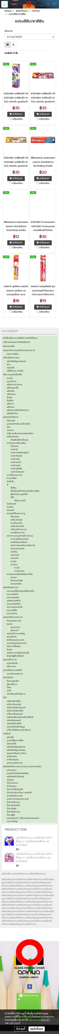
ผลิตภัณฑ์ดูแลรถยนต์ (16, 361)
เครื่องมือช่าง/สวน (11, 357)
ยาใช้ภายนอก (12, 759)
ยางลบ (14, 577)
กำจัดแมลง (11, 786)
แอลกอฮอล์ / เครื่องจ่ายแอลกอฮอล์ (23, 818)
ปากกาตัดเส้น (16, 455)
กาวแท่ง (14, 564)
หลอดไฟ (10, 367)
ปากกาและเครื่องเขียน (16, 443)
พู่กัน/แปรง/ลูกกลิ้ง (19, 494)
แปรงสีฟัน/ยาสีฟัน (15, 740)
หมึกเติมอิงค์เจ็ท (14, 701)
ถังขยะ (10, 649)
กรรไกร (10, 507)
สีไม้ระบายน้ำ (20, 500)
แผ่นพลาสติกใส (14, 600)
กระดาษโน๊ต (12, 610)
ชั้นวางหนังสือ (13, 681)
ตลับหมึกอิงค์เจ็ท (14, 723)
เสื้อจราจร (11, 666)
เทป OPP (14, 558)
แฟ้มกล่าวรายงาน (14, 384)
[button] (47, 4)
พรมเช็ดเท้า (12, 636)
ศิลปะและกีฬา (9, 346)
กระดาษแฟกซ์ (13, 597)
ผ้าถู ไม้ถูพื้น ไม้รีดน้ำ (15, 656)
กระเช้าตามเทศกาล (15, 673)
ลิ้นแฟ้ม (10, 400)
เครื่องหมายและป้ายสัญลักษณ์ (16, 342)
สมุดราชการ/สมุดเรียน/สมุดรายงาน (19, 350)
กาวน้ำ (17, 567)
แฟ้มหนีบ (11, 391)
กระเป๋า (10, 378)
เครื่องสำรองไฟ (14, 704)
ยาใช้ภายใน (12, 756)
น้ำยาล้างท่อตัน (13, 805)
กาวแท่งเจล (19, 571)
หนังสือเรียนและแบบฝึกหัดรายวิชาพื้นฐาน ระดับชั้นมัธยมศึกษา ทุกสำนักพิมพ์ (34, 841)
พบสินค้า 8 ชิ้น (11, 53)
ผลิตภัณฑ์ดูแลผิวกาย (16, 746)
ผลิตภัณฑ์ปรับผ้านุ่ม (15, 776)
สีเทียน (13, 487)
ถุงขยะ (10, 624)
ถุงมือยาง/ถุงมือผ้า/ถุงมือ (18, 652)
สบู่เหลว (10, 779)
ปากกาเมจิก (15, 465)
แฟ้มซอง (11, 407)
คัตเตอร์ (10, 510)
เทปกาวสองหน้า (17, 548)
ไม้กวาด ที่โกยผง (14, 646)
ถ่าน (8, 364)
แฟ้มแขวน (11, 394)
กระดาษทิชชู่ (12, 821)
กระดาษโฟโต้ (12, 594)
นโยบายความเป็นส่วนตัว (39, 1019)
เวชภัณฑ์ (6, 733)
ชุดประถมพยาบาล (15, 762)
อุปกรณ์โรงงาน (10, 659)
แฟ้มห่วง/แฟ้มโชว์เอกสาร (18, 410)
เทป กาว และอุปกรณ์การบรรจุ (20, 535)
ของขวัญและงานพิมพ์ (12, 670)
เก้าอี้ (9, 690)
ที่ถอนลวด (15, 516)
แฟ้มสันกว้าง (12, 413)
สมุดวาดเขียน (13, 354)
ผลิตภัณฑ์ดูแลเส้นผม (16, 750)
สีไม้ (12, 497)
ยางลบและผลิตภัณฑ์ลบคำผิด (20, 574)
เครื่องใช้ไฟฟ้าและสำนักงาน (19, 730)
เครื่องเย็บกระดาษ (18, 529)
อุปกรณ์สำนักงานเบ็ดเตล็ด (18, 423)
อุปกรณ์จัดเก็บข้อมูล (16, 726)
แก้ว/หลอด (11, 770)
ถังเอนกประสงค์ (14, 620)
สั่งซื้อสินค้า (17, 114)
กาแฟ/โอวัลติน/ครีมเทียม (18, 773)
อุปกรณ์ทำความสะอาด (13, 617)
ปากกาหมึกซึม (16, 468)
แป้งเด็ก (10, 737)
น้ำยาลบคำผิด (17, 580)
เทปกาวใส (15, 555)
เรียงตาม (10, 31)
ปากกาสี (14, 449)
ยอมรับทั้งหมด (36, 1028)
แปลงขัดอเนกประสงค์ (16, 643)
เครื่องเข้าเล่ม (16, 519)
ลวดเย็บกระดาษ (18, 532)
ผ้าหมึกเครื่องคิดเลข (19, 439)
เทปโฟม (14, 551)
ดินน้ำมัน (10, 481)
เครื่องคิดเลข (12, 436)
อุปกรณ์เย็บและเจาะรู (16, 513)
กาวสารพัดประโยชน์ (19, 539)
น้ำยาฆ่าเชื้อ (11, 743)
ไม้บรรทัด (11, 420)
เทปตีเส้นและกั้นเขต (19, 542)
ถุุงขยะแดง (15, 627)
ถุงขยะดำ (15, 630)
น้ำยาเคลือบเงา (13, 802)
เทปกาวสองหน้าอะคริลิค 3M (23, 545)
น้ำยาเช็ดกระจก (13, 811)
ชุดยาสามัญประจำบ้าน (16, 753)
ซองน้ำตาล (11, 381)
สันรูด (9, 397)
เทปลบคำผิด (16, 583)
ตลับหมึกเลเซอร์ (14, 720)
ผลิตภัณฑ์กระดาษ (10, 587)
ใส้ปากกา (14, 446)
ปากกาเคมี (15, 459)
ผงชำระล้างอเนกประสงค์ (18, 799)
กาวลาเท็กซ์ (11, 478)
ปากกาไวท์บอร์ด (18, 471)
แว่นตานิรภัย (12, 663)
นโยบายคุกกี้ (15, 1023)
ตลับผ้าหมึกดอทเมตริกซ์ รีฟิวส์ (20, 717)
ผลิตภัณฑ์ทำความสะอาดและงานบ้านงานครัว (22, 766)
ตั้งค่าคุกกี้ (20, 1028)
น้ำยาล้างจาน (12, 783)
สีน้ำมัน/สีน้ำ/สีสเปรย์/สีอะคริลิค (25, 491)
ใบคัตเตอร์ (11, 503)
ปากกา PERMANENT (20, 452)
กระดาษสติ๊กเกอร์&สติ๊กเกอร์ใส (20, 591)
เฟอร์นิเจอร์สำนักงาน (16, 693)
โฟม (8, 427)
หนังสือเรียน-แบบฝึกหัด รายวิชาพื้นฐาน (20, 338)
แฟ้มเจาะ (10, 403)
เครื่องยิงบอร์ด (17, 526)
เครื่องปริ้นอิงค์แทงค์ (16, 707)
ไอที (4, 697)
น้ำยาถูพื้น (11, 815)
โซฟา (9, 687)
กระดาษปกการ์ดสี (14, 607)
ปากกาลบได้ (16, 462)
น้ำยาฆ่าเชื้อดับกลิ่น (15, 789)
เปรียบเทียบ (17, 119)
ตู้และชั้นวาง (12, 684)
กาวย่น (13, 561)
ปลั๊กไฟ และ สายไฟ (15, 370)
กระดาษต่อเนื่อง (14, 603)
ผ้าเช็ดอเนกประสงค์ (15, 640)
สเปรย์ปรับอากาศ (15, 795)
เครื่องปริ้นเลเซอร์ (15, 714)
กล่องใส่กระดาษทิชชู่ (16, 633)
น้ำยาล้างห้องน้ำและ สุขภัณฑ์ (19, 792)
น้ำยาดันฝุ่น (11, 808)
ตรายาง (10, 430)
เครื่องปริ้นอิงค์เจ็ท (15, 710)
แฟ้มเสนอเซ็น (12, 387)
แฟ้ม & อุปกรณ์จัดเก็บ (12, 374)
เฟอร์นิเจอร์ (8, 677)
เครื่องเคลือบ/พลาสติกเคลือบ (20, 433)
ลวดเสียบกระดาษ (14, 475)
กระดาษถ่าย (12, 613)
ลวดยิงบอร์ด (16, 523)
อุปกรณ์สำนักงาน (10, 417)
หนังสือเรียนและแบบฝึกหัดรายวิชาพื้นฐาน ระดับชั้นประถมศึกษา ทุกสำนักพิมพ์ (34, 857)
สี (7, 484)
